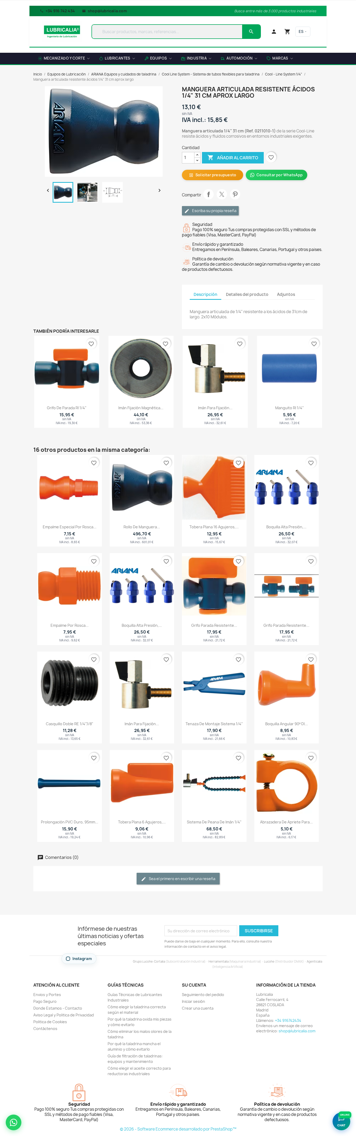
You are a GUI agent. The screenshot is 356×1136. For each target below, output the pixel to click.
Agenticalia (314, 961)
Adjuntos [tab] (286, 294)
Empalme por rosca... (70, 625)
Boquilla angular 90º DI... (286, 723)
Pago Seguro (45, 1001)
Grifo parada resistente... (214, 625)
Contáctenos (45, 1028)
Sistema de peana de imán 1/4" (214, 821)
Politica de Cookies (50, 1021)
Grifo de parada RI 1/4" (67, 407)
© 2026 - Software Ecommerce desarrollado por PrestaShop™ (178, 1129)
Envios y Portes (47, 994)
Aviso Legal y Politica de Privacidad (63, 1014)
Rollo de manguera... (142, 526)
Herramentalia (218, 961)
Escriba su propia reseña (213, 210)
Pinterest (235, 194)
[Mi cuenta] (274, 31)
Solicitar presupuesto (212, 174)
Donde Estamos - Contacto (57, 1008)
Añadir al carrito (232, 157)
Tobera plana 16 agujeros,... (214, 526)
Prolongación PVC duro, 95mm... (69, 821)
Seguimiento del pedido (203, 994)
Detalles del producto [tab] (247, 294)
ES (301, 31)
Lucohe (269, 961)
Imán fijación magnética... (140, 407)
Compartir (208, 194)
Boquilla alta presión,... (286, 526)
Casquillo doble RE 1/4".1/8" (69, 723)
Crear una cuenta (197, 1008)
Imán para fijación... (215, 407)
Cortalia (159, 961)
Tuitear (222, 194)
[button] (279, 59)
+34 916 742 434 (60, 10)
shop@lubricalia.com (107, 10)
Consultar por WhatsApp (279, 174)
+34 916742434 (288, 1020)
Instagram (82, 958)
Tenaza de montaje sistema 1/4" (214, 723)
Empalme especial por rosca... (69, 526)
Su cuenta (194, 985)
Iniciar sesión (193, 1001)
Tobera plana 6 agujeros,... (142, 821)
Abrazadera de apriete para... (286, 821)
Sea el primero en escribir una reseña (181, 878)
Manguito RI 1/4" (289, 407)
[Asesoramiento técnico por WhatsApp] (13, 1122)
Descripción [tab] (205, 294)
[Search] (251, 31)
